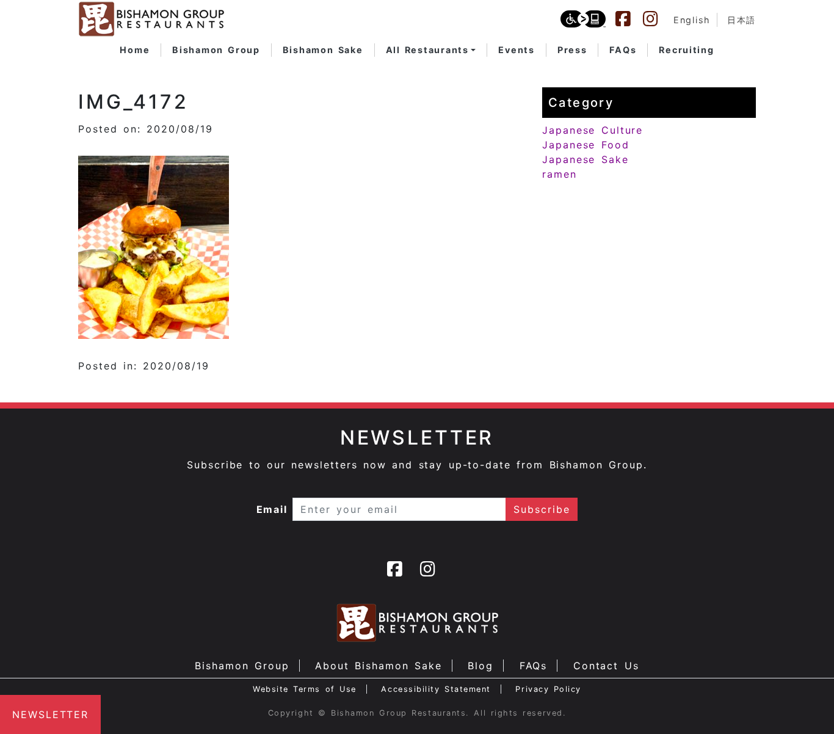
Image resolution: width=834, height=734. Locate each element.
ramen (559, 174)
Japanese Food (585, 145)
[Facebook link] (628, 19)
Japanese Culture (592, 130)
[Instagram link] (656, 19)
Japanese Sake (585, 159)
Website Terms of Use (305, 689)
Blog (480, 666)
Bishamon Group (242, 666)
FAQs (534, 666)
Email (272, 509)
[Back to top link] (803, 703)
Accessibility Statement (435, 689)
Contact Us (606, 666)
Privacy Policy (548, 689)
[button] (431, 50)
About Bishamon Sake (378, 666)
